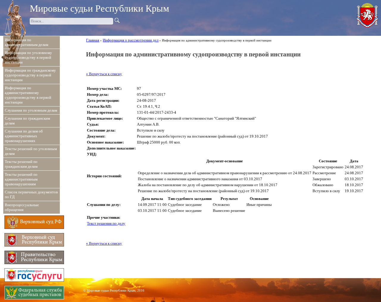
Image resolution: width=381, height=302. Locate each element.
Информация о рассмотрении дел (130, 40)
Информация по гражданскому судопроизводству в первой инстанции (30, 75)
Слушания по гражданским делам (27, 120)
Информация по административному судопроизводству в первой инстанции (28, 95)
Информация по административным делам (26, 42)
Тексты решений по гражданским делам (21, 164)
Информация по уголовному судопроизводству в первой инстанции (28, 57)
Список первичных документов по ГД (31, 194)
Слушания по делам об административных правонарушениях (24, 136)
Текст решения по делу (106, 223)
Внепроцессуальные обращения (22, 207)
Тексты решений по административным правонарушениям (21, 179)
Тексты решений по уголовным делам (31, 151)
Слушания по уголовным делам (31, 110)
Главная (92, 40)
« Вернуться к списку (104, 74)
